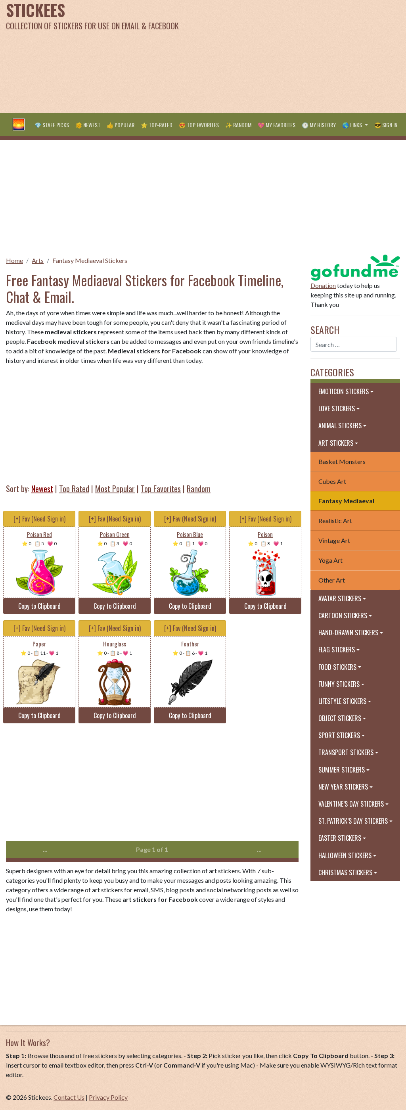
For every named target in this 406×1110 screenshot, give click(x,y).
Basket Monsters (342, 461)
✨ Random (238, 125)
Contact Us (69, 1097)
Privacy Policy (108, 1097)
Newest (42, 489)
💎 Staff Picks (51, 125)
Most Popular (115, 489)
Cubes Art (332, 481)
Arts (38, 260)
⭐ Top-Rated (156, 125)
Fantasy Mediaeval (346, 500)
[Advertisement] (273, 55)
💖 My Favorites (276, 125)
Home (14, 260)
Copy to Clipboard (39, 606)
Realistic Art (335, 520)
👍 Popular (120, 125)
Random (199, 489)
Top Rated (74, 489)
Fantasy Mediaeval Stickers (89, 260)
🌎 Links (352, 125)
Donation (323, 285)
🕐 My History (319, 125)
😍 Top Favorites (199, 125)
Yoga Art (330, 560)
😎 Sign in (385, 125)
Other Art (331, 580)
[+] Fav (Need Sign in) (39, 518)
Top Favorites (161, 489)
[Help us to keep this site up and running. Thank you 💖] (355, 266)
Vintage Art (334, 540)
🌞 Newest (87, 125)
